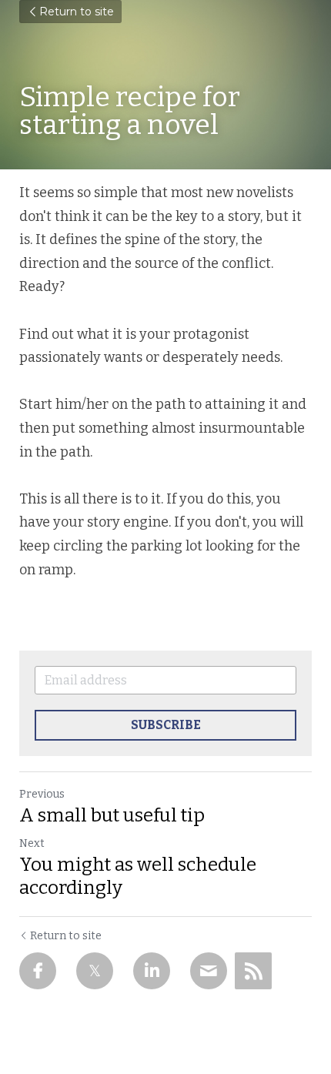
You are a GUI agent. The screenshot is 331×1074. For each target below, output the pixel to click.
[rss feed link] (253, 970)
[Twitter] (94, 970)
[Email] (208, 970)
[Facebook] (37, 970)
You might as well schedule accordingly (137, 876)
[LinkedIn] (151, 970)
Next (32, 843)
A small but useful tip (112, 815)
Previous (42, 794)
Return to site (76, 11)
